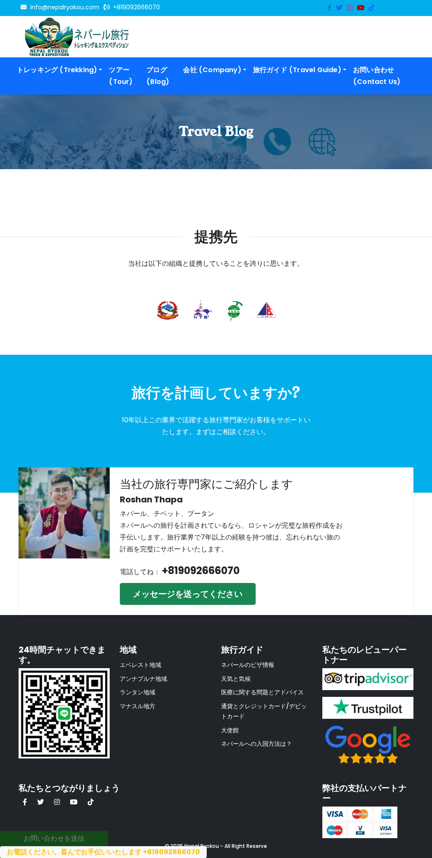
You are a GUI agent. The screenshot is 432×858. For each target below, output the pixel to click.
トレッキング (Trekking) (57, 70)
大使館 (230, 730)
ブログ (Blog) (157, 75)
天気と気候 (236, 679)
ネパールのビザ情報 (247, 665)
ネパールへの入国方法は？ (256, 743)
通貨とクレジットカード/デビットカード (264, 711)
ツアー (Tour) (120, 75)
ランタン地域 (137, 692)
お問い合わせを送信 (54, 838)
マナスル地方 (137, 706)
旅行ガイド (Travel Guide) (297, 70)
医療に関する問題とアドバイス (262, 692)
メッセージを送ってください (188, 594)
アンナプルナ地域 (143, 679)
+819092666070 (201, 570)
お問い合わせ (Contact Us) (376, 75)
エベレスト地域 (140, 665)
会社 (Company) (212, 70)
